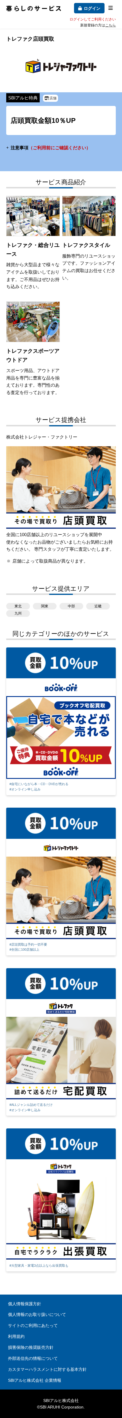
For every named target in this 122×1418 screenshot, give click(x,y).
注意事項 (51, 147)
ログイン (92, 8)
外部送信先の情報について (33, 1358)
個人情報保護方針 (24, 1303)
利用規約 (16, 1336)
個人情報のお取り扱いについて (37, 1314)
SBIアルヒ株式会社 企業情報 (34, 1380)
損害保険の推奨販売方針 (31, 1347)
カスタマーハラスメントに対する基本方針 (47, 1369)
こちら (110, 25)
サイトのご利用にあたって (33, 1325)
